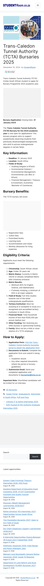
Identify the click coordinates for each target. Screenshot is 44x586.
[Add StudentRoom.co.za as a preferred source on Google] (9, 72)
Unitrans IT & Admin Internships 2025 (22, 402)
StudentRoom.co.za (27, 578)
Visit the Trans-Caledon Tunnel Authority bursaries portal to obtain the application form (24, 345)
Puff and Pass (23, 397)
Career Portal (12, 394)
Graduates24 (24, 394)
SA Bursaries (11, 390)
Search (6, 452)
